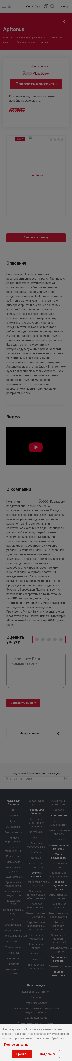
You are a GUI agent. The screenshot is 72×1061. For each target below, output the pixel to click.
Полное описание (16, 1044)
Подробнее (48, 1054)
